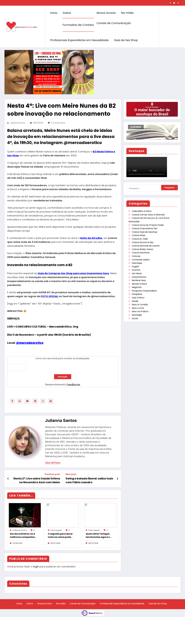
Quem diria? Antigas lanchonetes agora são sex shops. (99, 535)
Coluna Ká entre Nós (142, 242)
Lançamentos (139, 277)
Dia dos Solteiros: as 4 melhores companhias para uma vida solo (23, 535)
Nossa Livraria (106, 13)
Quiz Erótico (138, 297)
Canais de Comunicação (114, 23)
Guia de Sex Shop (126, 40)
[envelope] (27, 401)
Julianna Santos (17, 122)
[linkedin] (19, 401)
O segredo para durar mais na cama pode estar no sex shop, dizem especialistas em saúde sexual (60, 535)
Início (53, 13)
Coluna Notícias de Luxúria (145, 245)
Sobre (67, 13)
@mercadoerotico (29, 343)
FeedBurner (73, 384)
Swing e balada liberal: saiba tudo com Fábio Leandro (89, 480)
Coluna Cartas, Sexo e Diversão (148, 214)
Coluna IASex (138, 235)
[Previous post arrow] (8, 478)
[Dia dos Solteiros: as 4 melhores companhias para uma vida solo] (25, 515)
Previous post (52, 474)
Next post (71, 474)
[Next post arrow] (117, 478)
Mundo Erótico (139, 283)
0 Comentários (58, 122)
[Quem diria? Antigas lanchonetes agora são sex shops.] (101, 515)
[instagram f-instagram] (178, 3)
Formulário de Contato (78, 25)
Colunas (136, 256)
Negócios (137, 287)
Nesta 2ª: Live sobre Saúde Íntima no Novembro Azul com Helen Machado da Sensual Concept (36, 480)
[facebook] (12, 401)
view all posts (52, 462)
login (36, 566)
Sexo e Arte (138, 308)
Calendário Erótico (142, 211)
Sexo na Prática (140, 311)
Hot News (137, 273)
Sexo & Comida (140, 304)
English (135, 266)
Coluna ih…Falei (140, 238)
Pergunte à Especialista (144, 290)
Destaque (137, 263)
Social (135, 318)
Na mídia (127, 13)
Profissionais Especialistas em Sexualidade (79, 40)
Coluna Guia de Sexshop (144, 232)
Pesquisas (137, 294)
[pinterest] (35, 401)
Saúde (135, 301)
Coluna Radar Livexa (142, 249)
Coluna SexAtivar (141, 252)
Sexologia (137, 314)
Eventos (136, 269)
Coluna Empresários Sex (144, 228)
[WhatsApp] (43, 401)
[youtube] (174, 3)
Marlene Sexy (139, 280)
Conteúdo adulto (141, 259)
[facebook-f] (170, 3)
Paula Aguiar (56, 530)
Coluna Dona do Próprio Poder (148, 225)
